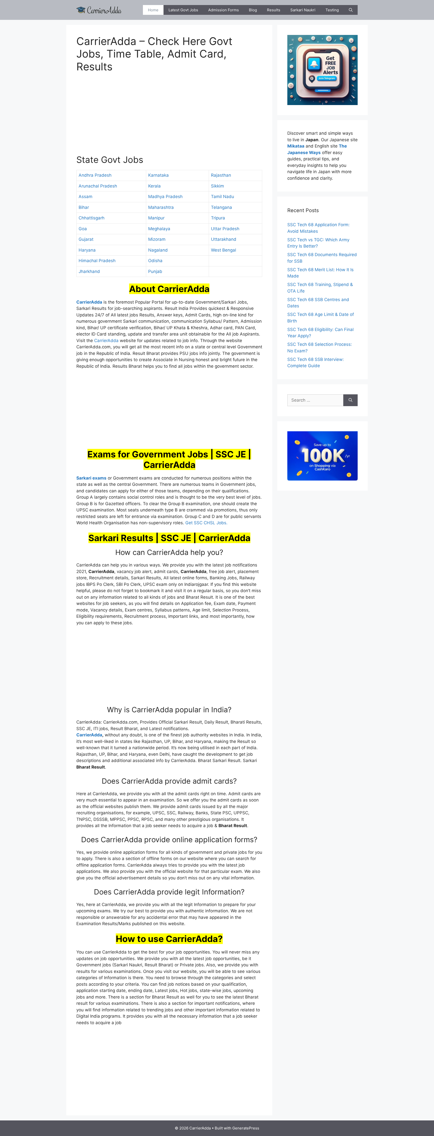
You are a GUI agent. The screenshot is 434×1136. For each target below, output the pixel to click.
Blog (253, 10)
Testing (332, 10)
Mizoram (157, 239)
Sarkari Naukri (302, 10)
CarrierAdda (106, 340)
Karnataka (158, 175)
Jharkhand (89, 271)
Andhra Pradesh (95, 175)
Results (273, 10)
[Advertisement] (169, 116)
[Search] (350, 400)
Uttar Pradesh (225, 228)
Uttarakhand (223, 239)
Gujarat (86, 239)
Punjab (155, 271)
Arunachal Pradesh (98, 185)
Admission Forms (223, 10)
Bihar (84, 207)
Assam (85, 196)
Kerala (154, 185)
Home (153, 10)
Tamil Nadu (222, 196)
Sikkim (217, 185)
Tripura (218, 217)
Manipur (156, 217)
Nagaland (158, 250)
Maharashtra (161, 207)
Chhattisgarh (91, 217)
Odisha (155, 260)
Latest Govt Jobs (183, 10)
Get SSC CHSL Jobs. (206, 522)
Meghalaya (159, 228)
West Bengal (223, 250)
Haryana (87, 250)
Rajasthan (221, 175)
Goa (83, 228)
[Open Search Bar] (351, 10)
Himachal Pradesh (97, 260)
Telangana (221, 207)
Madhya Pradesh (165, 196)
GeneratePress (245, 1128)
